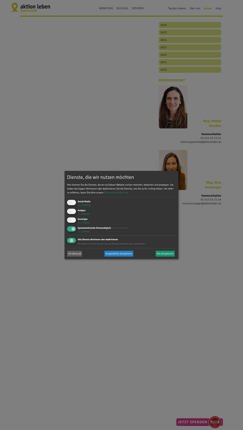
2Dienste (84, 204)
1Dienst (83, 213)
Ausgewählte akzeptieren (118, 253)
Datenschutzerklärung (116, 192)
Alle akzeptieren (165, 253)
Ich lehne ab (74, 253)
